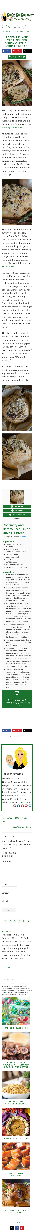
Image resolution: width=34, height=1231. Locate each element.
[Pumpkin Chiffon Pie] (16, 1135)
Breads (21, 736)
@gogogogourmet (18, 703)
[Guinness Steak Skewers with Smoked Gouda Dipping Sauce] (16, 1059)
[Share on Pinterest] (22, 1228)
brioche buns (7, 267)
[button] (29, 63)
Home (3, 26)
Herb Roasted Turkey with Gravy (16, 1211)
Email (5, 893)
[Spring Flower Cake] (16, 1024)
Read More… (18, 958)
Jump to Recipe (18, 57)
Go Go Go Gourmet (17, 16)
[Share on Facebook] (17, 1228)
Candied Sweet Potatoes (16, 1174)
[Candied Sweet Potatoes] (16, 1170)
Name (5, 884)
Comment (7, 861)
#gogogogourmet (16, 705)
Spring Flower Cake (16, 1028)
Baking (13, 26)
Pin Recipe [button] (18, 511)
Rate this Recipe (18, 515)
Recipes (8, 26)
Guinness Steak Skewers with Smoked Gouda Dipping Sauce (16, 1065)
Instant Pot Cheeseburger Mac (16, 1103)
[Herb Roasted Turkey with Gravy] (16, 1207)
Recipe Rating (9, 853)
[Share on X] (12, 1228)
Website (6, 901)
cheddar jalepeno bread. (13, 127)
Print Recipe (18, 506)
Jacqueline (24, 537)
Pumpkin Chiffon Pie (16, 1139)
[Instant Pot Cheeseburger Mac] (16, 1098)
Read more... (26, 802)
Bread (21, 738)
